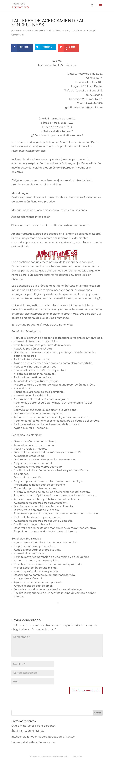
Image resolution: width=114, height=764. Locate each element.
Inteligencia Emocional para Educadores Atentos (43, 736)
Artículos (77, 757)
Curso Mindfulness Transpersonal (33, 725)
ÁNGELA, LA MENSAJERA (27, 731)
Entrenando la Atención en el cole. (33, 742)
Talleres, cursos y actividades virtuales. (72, 31)
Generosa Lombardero (27, 31)
